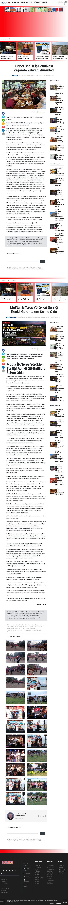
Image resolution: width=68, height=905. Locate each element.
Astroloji (61, 873)
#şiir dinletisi (33, 628)
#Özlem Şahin (27, 630)
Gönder (43, 261)
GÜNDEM (37, 2)
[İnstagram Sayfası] (7, 870)
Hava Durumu (50, 865)
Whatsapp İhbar (5, 890)
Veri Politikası (4, 883)
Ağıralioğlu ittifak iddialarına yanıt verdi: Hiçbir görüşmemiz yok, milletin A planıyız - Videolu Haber (59, 239)
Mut (21, 376)
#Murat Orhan (10, 632)
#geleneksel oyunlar (28, 626)
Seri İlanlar (50, 878)
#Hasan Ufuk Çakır (37, 630)
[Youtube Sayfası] (10, 870)
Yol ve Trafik (50, 867)
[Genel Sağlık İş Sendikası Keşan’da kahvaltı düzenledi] (24, 94)
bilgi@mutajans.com (20, 818)
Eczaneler (49, 871)
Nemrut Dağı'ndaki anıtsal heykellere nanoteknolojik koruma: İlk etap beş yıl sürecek (59, 215)
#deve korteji (18, 626)
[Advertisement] (34, 24)
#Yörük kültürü (20, 625)
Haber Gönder (4, 892)
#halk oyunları (38, 626)
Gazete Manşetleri (50, 882)
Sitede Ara (61, 865)
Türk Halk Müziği (11, 569)
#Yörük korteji (10, 626)
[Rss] (16, 870)
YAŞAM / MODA (39, 878)
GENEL (31, 2)
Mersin (8, 414)
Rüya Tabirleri (62, 871)
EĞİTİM (37, 881)
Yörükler (14, 476)
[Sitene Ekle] (5, 873)
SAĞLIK (9, 39)
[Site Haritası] (2, 873)
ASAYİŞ (37, 883)
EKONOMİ (44, 2)
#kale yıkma (26, 628)
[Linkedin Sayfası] (13, 870)
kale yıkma (37, 408)
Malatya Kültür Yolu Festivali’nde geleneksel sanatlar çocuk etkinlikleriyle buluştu (59, 99)
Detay (52, 903)
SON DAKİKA (24, 2)
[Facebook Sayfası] (2, 870)
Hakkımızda (4, 879)
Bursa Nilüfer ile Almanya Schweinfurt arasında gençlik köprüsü (59, 203)
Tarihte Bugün (50, 874)
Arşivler (28, 876)
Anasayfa (4, 39)
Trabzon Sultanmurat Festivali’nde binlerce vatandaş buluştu (59, 227)
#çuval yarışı (18, 628)
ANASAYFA (15, 2)
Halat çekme (22, 536)
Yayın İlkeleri (4, 881)
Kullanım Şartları (5, 888)
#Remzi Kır (20, 630)
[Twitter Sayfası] (4, 870)
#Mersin (13, 625)
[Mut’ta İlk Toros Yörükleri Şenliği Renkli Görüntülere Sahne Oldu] (24, 333)
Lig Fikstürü (50, 873)
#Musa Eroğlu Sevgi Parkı (37, 625)
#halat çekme (10, 628)
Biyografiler (62, 869)
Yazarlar (27, 873)
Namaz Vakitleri (51, 869)
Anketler (61, 867)
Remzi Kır (25, 569)
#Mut (8, 625)
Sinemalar (49, 876)
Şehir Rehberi (50, 880)
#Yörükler (27, 625)
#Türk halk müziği (11, 630)
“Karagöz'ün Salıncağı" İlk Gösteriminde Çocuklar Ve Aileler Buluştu (59, 192)
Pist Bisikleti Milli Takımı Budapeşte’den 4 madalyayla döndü (59, 130)
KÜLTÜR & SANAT (12, 280)
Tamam (59, 903)
